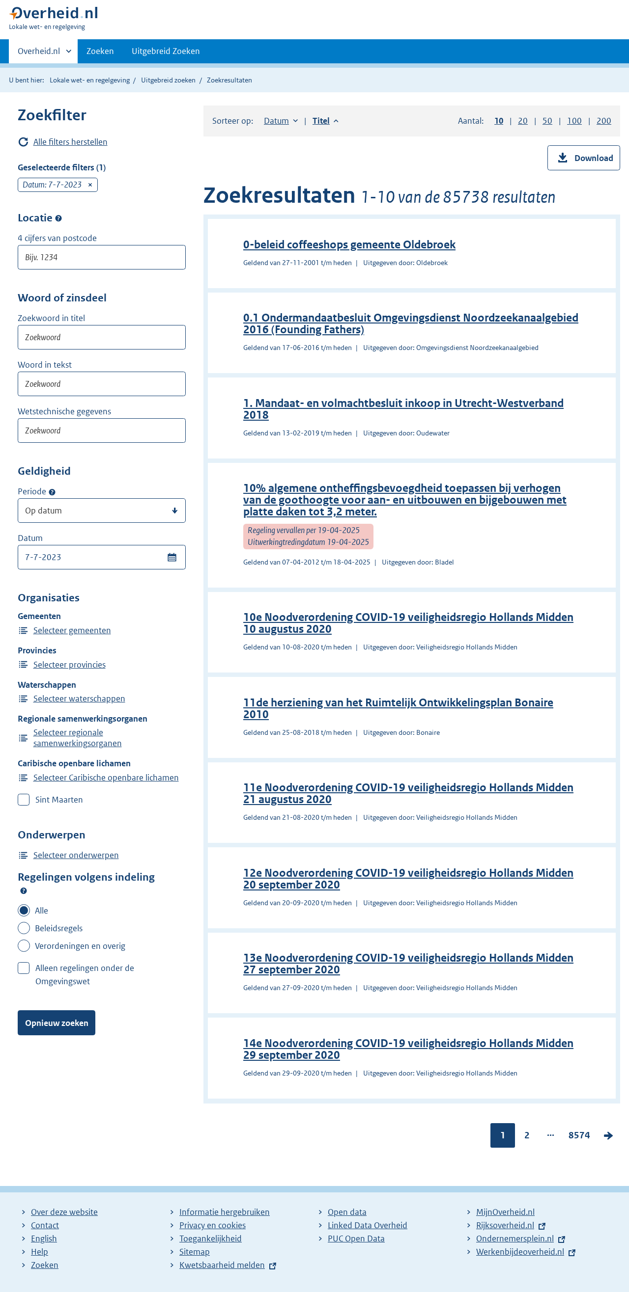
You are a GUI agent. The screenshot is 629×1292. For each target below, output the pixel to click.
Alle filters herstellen (70, 141)
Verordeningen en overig (80, 946)
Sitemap (194, 1251)
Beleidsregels (59, 928)
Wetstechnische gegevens (64, 411)
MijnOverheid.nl (505, 1212)
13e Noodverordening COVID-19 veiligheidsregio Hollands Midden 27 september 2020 (408, 963)
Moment (52, 491)
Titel (326, 120)
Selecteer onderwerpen (76, 855)
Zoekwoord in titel (51, 318)
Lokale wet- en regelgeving (90, 80)
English (44, 1238)
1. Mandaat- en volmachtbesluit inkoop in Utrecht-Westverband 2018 (403, 409)
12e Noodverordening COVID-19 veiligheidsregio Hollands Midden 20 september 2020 (408, 878)
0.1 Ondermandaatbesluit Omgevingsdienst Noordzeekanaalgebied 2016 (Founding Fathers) (410, 323)
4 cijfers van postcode (57, 238)
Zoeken (100, 51)
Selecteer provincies (69, 664)
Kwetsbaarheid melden (222, 1265)
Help (39, 1251)
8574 (579, 1137)
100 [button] (574, 120)
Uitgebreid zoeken (168, 80)
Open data (347, 1212)
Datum (30, 538)
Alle (41, 910)
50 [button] (547, 120)
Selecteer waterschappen (79, 698)
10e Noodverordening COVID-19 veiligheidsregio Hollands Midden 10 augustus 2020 (408, 623)
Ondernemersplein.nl (515, 1238)
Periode (32, 491)
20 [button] (523, 120)
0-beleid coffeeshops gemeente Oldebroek (349, 244)
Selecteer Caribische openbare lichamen (106, 777)
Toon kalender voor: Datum (172, 557)
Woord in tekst (45, 364)
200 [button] (604, 120)
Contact (45, 1225)
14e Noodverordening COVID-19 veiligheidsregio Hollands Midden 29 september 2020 (408, 1049)
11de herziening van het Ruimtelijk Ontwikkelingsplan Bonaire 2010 (398, 708)
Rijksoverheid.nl (505, 1225)
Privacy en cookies (212, 1225)
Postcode (58, 218)
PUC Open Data (356, 1238)
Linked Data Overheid (367, 1225)
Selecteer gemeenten (72, 630)
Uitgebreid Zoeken (166, 51)
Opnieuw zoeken (56, 1023)
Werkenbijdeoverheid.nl (520, 1251)
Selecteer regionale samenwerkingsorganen (77, 738)
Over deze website (64, 1212)
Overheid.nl (39, 54)
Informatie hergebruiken (224, 1212)
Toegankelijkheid (210, 1238)
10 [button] (498, 120)
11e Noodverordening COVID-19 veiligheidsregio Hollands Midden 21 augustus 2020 (408, 793)
